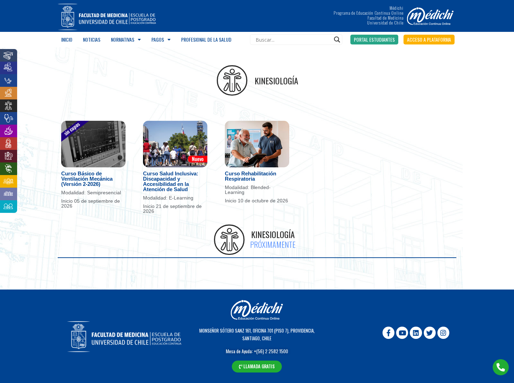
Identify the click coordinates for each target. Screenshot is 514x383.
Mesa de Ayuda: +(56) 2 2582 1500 (257, 351)
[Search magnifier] (337, 39)
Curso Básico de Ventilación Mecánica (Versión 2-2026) (87, 178)
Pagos (157, 39)
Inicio (66, 39)
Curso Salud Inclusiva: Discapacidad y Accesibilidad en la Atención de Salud (170, 181)
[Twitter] (430, 333)
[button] (374, 39)
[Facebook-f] (388, 333)
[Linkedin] (416, 333)
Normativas (122, 39)
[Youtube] (402, 333)
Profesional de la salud (206, 39)
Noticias (91, 39)
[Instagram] (443, 333)
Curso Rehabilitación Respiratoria (250, 176)
